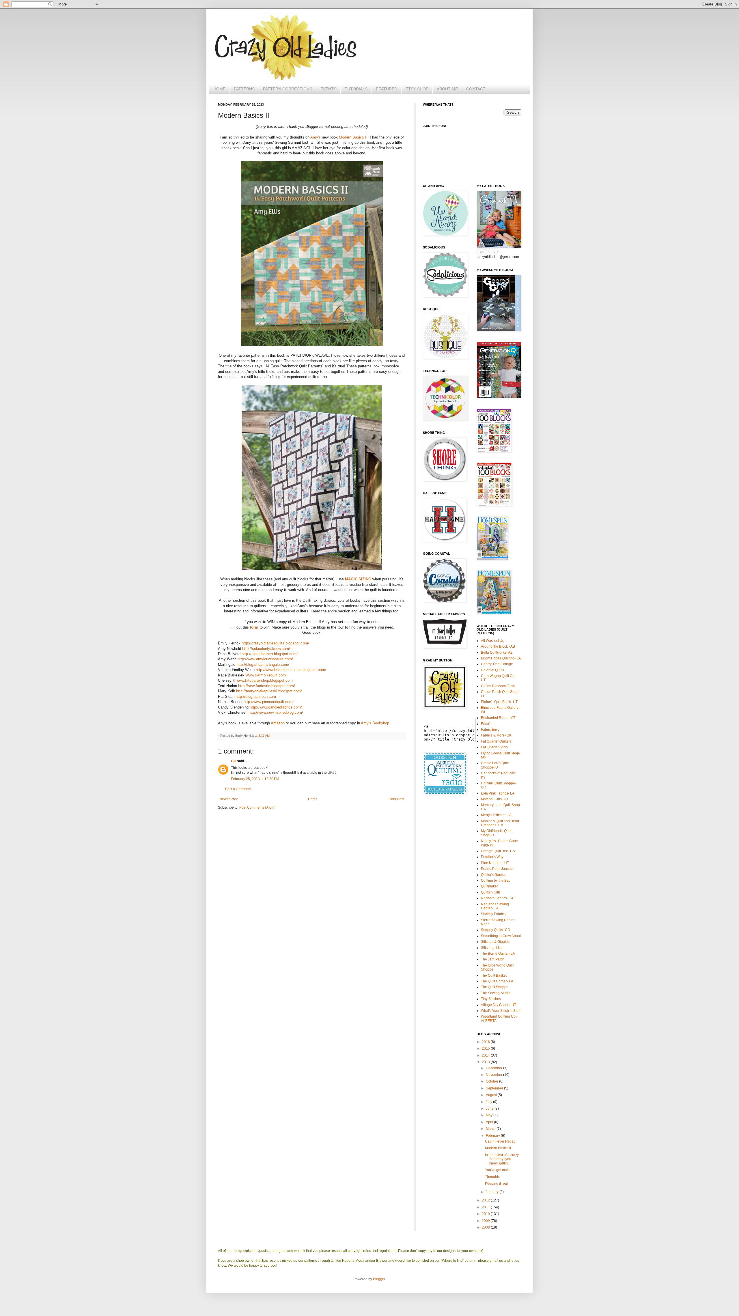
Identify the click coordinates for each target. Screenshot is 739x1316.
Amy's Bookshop (375, 723)
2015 (486, 1048)
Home (313, 799)
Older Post (396, 799)
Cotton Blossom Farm (498, 686)
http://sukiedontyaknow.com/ (266, 648)
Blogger (379, 1279)
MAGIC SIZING (358, 579)
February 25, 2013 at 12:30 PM (255, 779)
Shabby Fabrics (493, 914)
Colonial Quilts (492, 670)
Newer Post (228, 799)
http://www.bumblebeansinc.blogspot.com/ (291, 670)
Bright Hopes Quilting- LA (501, 658)
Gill (233, 761)
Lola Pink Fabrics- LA (497, 793)
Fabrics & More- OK (496, 735)
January (492, 1192)
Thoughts (492, 1177)
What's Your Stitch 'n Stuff (500, 1011)
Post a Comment (238, 789)
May (489, 1115)
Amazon (278, 723)
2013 (486, 1062)
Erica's (486, 724)
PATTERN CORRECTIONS (287, 89)
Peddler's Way (492, 857)
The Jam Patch (492, 959)
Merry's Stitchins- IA (496, 815)
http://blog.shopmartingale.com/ (262, 664)
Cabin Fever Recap (500, 1141)
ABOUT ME (447, 89)
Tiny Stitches (491, 999)
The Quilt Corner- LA (497, 981)
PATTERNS (244, 89)
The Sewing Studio (496, 993)
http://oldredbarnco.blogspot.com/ (270, 654)
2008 (486, 1227)
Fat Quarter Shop (494, 747)
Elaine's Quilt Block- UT (499, 702)
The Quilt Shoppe (494, 987)
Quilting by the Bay (495, 880)
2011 (486, 1207)
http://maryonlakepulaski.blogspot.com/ (269, 691)
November (494, 1075)
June (490, 1108)
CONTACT (476, 89)
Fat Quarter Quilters (496, 741)
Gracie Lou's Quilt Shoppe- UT (495, 765)
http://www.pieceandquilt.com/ (269, 702)
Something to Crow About (501, 936)
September (495, 1088)
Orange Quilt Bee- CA (498, 851)
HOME (219, 89)
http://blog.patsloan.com (256, 696)
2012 (486, 1200)
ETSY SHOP (417, 89)
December (494, 1068)
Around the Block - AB (498, 646)
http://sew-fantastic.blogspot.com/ (266, 686)
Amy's (315, 137)
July (489, 1102)
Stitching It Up (492, 948)
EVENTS (328, 89)
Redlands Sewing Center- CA (495, 906)
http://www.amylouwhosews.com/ (265, 659)
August (492, 1095)
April (490, 1122)
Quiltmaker (489, 886)
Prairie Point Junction (497, 869)
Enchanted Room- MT (498, 718)
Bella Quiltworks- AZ (496, 652)
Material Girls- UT (494, 799)
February (493, 1136)
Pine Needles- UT (495, 863)
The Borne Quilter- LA (498, 954)
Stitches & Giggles (495, 942)
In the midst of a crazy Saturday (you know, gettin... (502, 1159)
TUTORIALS (356, 89)
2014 (486, 1055)
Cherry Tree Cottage (497, 664)
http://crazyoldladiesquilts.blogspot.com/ (275, 643)
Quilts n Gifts (491, 892)
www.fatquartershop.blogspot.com (264, 680)
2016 (486, 1042)
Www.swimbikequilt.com (265, 675)
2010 (486, 1214)
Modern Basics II (353, 137)
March (491, 1129)
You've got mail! (497, 1170)
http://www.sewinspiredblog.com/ (276, 712)
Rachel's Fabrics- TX (497, 898)
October (492, 1081)
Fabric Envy (490, 730)
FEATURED (386, 89)
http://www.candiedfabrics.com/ (276, 707)
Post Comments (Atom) (257, 807)
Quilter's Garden (493, 875)
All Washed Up (492, 641)
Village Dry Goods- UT (498, 1005)
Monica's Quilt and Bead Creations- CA (500, 823)
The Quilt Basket (494, 975)
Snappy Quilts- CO (495, 930)
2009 (486, 1221)
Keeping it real (496, 1184)
